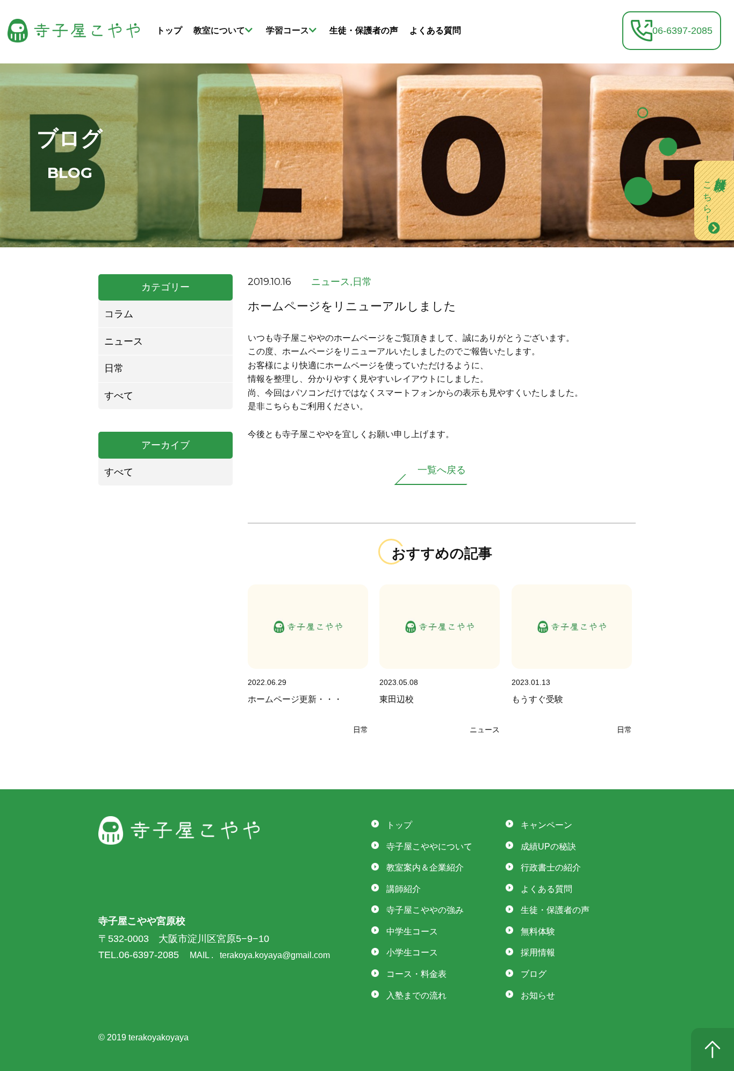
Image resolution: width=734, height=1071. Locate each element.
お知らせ (538, 995)
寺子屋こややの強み (425, 910)
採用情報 (538, 952)
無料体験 (538, 931)
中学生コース (412, 931)
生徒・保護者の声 (363, 30)
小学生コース (412, 952)
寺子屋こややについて (429, 846)
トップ (169, 30)
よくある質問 (435, 30)
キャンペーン (546, 825)
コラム (118, 314)
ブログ (533, 974)
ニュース (123, 341)
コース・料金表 (416, 974)
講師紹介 (403, 889)
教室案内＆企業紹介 (425, 867)
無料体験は (714, 194)
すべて (118, 395)
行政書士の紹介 (551, 867)
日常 (114, 368)
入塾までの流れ (416, 995)
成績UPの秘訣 (548, 846)
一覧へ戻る (442, 470)
